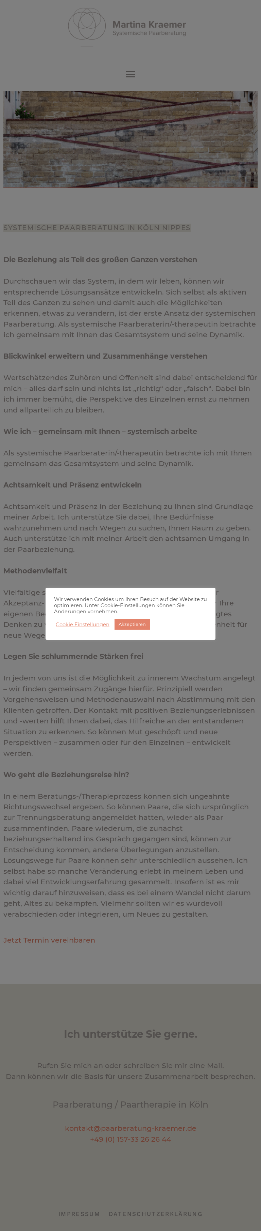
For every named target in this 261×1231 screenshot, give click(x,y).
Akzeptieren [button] (132, 624)
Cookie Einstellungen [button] (82, 624)
